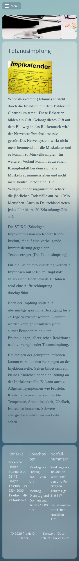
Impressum (61, 538)
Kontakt (49, 533)
